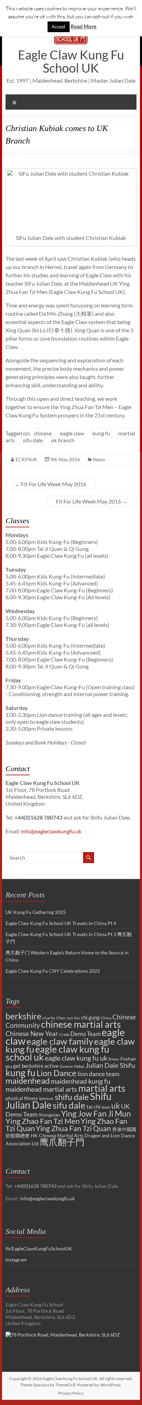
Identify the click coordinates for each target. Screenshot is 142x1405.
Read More (84, 26)
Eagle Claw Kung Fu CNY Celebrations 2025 (53, 971)
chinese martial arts (81, 1024)
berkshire (23, 1016)
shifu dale (72, 1097)
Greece (66, 1066)
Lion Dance (57, 1073)
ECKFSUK (26, 459)
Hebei (79, 1066)
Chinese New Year (32, 1033)
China (106, 1017)
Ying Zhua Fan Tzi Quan (73, 1128)
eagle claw (72, 433)
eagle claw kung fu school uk (57, 1053)
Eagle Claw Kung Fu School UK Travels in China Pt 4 (61, 923)
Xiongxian (49, 1115)
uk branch (62, 440)
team (105, 1107)
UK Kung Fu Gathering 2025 (36, 912)
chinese (43, 433)
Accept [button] (58, 26)
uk (115, 1105)
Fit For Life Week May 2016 (50, 484)
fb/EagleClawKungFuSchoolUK (39, 1248)
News (99, 459)
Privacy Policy (70, 1393)
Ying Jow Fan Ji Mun (96, 1113)
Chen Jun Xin (68, 1017)
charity (48, 1017)
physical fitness (22, 1098)
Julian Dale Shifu (110, 1065)
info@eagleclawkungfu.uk (51, 831)
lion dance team (99, 1074)
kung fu (101, 433)
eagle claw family (60, 1041)
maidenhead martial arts (41, 1089)
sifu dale (33, 440)
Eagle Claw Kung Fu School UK (71, 61)
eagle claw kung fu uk (76, 1058)
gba (9, 1066)
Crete (64, 1034)
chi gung (90, 1017)
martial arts (101, 1088)
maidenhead (28, 1080)
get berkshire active (36, 1066)
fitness (113, 1059)
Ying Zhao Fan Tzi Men (43, 1121)
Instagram (16, 1260)
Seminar (46, 1098)
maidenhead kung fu (80, 1081)
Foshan (128, 1059)
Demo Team (85, 1033)
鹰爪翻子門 (62, 1141)
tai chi (93, 1106)
